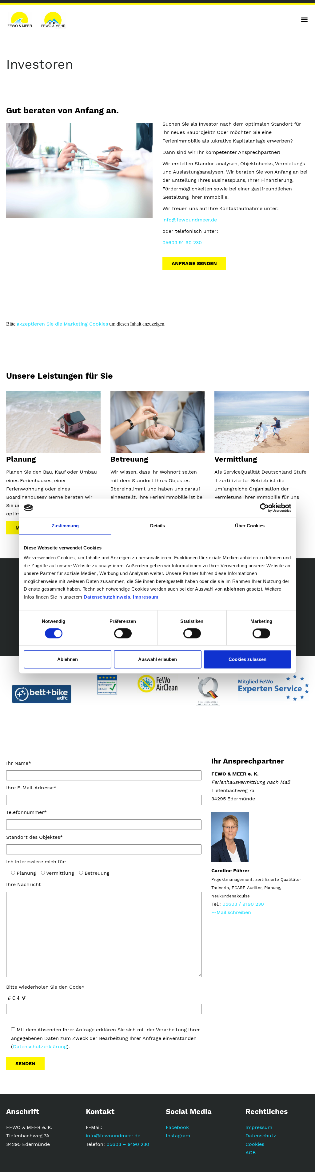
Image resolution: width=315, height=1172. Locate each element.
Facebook (177, 1127)
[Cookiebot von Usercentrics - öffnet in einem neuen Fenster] (264, 507)
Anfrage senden (194, 263)
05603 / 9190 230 (243, 904)
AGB (250, 1152)
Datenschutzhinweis (107, 597)
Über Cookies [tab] (250, 525)
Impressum (145, 597)
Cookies (254, 1144)
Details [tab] (157, 525)
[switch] (123, 634)
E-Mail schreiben (231, 912)
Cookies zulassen (247, 659)
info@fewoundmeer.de (189, 220)
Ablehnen (67, 659)
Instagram (178, 1136)
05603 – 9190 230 (127, 1144)
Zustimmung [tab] (65, 525)
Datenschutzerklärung (40, 1046)
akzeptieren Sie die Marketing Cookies (62, 324)
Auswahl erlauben (157, 659)
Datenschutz (260, 1136)
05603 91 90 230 (182, 242)
